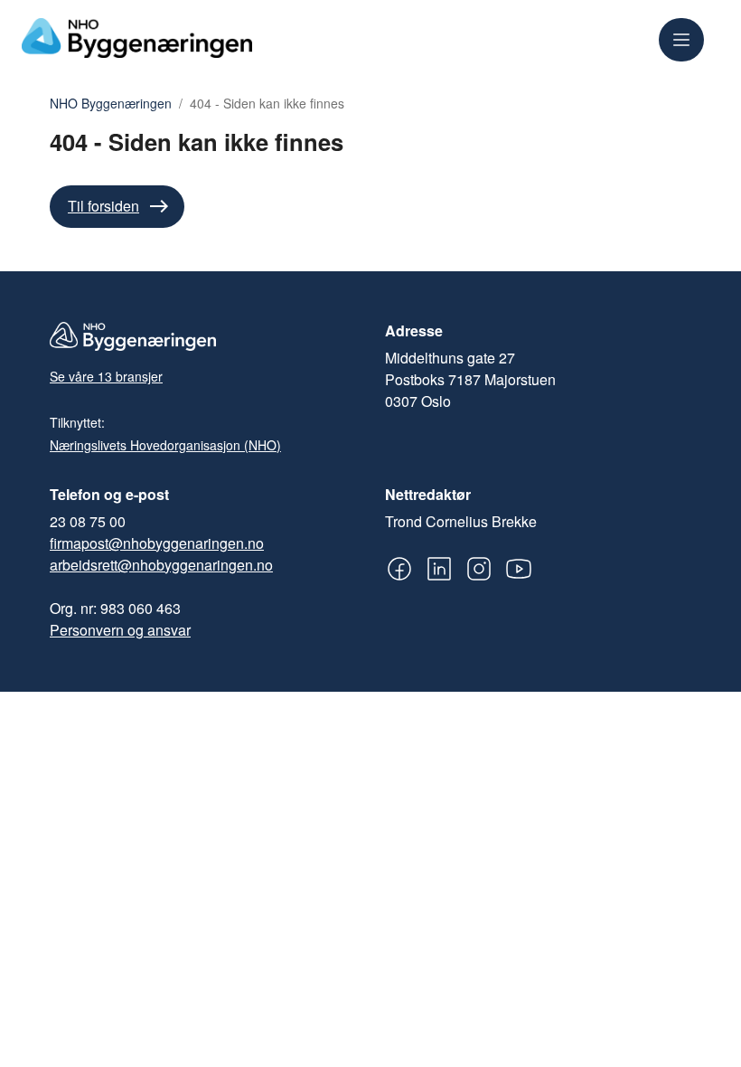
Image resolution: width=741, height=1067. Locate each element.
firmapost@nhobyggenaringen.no (157, 543)
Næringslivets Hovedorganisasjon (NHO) (165, 445)
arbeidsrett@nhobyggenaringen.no (161, 564)
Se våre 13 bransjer (106, 376)
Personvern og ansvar (120, 629)
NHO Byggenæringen (111, 104)
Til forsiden (103, 205)
